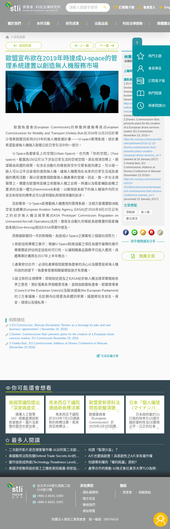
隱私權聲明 (90, 492)
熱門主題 (155, 56)
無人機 (145, 212)
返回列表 (25, 45)
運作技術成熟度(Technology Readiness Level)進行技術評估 (44, 462)
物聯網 (130, 212)
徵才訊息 (89, 498)
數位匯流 (132, 218)
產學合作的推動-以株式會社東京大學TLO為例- (122, 468)
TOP (160, 505)
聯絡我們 (89, 504)
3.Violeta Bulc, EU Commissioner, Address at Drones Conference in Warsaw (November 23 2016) (58, 345)
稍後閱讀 (157, 105)
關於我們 (14, 23)
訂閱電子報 (126, 7)
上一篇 (82, 44)
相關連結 (145, 492)
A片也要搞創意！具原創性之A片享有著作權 (120, 456)
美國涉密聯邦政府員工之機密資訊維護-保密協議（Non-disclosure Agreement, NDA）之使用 (44, 468)
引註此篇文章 (109, 356)
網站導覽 (89, 511)
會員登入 (149, 7)
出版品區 (101, 23)
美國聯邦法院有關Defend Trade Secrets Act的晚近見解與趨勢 (44, 456)
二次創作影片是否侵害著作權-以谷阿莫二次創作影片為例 (44, 450)
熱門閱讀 (155, 93)
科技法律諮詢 (133, 23)
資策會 (127, 492)
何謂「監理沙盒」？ (103, 450)
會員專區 (155, 68)
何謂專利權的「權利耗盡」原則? (112, 462)
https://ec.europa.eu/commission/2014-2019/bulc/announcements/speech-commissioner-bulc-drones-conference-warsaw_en (143, 187)
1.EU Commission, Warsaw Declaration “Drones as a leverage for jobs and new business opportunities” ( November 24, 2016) (60, 327)
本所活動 (43, 23)
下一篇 (104, 44)
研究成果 (72, 23)
